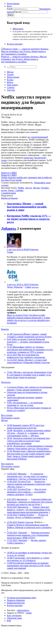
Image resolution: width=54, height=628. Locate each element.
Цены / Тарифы (15, 190)
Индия (36, 188)
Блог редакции (14, 615)
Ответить (33, 249)
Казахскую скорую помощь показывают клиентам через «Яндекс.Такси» (29, 484)
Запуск (28, 188)
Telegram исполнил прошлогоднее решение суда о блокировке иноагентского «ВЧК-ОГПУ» (28, 535)
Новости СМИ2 (9, 173)
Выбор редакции (9, 198)
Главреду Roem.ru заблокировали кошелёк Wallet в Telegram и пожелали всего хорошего (29, 526)
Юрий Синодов (25, 522)
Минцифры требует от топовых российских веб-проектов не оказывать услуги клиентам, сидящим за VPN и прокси (30, 349)
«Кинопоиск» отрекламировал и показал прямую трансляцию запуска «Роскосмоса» (30, 447)
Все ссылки (7, 415)
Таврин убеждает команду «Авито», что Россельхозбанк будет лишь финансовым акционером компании (28, 509)
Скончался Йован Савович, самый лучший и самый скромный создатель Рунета (29, 335)
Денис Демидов (14, 287)
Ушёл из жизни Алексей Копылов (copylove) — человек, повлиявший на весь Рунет (28, 342)
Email (9, 9)
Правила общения (16, 600)
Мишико (22, 474)
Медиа (10, 72)
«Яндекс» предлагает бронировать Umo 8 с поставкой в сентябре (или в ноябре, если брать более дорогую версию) (29, 375)
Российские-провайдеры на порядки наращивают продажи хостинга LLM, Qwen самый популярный (28, 565)
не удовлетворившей (38, 137)
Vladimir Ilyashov (26, 515)
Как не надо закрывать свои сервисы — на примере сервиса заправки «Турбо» (26, 492)
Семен (10, 252)
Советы (10, 87)
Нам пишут (12, 85)
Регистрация (13, 3)
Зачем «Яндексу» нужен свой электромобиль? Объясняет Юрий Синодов (28, 361)
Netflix (21, 188)
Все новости (7, 464)
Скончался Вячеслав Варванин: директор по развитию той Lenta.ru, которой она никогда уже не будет (30, 502)
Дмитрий (22, 532)
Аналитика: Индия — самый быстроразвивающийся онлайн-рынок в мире (27, 206)
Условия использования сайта (21, 597)
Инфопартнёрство (16, 603)
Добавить (8, 228)
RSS (9, 620)
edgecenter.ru (23, 610)
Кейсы (10, 82)
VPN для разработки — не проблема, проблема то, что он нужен (25, 403)
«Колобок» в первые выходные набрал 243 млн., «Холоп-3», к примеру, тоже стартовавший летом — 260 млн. (29, 433)
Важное (5, 329)
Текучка (11, 90)
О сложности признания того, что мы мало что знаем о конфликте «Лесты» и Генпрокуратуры (27, 476)
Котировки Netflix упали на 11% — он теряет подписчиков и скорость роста (29, 219)
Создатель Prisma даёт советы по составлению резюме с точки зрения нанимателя (29, 388)
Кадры (10, 79)
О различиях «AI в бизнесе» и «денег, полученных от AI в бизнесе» (28, 559)
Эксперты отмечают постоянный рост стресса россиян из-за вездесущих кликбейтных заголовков (28, 441)
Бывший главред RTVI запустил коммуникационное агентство (25, 426)
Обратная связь (14, 618)
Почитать (6, 382)
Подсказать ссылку (10, 418)
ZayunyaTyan (24, 481)
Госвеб (10, 74)
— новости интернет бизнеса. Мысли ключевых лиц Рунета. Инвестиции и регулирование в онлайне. (24, 59)
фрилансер (22, 499)
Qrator (29, 613)
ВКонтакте (18, 29)
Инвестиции (13, 77)
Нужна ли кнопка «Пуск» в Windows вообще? (27, 516)
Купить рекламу (15, 44)
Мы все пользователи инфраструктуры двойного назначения (26, 356)
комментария (8, 193)
